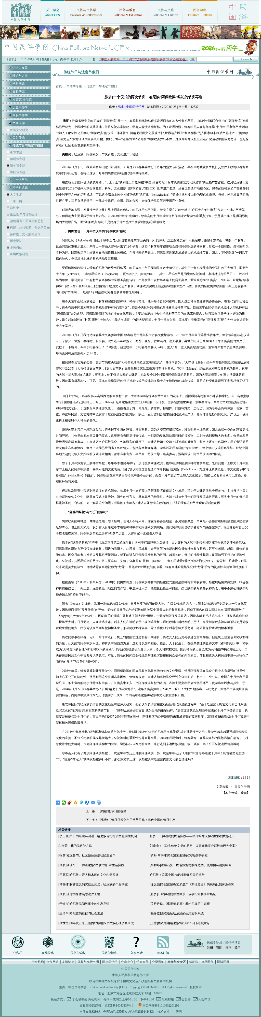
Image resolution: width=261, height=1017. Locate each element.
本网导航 (208, 962)
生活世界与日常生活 (23, 214)
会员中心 (127, 962)
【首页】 (12, 59)
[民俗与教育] (128, 21)
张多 (121, 107)
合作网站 (52, 962)
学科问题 (18, 83)
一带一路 (15, 201)
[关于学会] (52, 21)
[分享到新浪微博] (70, 803)
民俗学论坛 (78, 953)
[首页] (21, 21)
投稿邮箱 (167, 999)
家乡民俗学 (20, 115)
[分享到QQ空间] (75, 803)
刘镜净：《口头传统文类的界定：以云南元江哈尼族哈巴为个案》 (194, 846)
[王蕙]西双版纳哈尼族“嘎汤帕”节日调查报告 (179, 923)
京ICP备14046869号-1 (119, 1005)
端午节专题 (17, 165)
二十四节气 (20, 180)
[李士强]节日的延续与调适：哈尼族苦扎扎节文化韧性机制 (97, 836)
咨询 (228, 947)
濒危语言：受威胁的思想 (26, 221)
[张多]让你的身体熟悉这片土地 (79, 894)
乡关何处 (15, 247)
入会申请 (136, 953)
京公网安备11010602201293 (160, 1005)
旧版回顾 (223, 962)
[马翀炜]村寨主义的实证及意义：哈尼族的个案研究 (93, 884)
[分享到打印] (99, 803)
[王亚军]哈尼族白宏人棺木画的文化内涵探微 (88, 875)
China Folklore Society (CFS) (108, 987)
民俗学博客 (109, 953)
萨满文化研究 (18, 130)
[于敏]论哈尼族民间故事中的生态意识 (83, 904)
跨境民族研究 (18, 254)
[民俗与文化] (165, 21)
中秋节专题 (17, 172)
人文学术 (15, 194)
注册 (210, 947)
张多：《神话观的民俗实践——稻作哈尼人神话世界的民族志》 (192, 836)
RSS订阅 (163, 953)
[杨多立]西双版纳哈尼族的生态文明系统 (177, 913)
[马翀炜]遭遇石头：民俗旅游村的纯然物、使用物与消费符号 (190, 865)
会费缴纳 (158, 962)
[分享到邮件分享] (93, 803)
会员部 (186, 999)
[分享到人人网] (87, 803)
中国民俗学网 (135, 107)
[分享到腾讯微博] (81, 803)
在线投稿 (48, 953)
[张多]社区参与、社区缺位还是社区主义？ (86, 855)
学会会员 (142, 962)
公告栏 (17, 953)
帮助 (219, 947)
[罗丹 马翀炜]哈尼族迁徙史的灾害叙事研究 (178, 855)
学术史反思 (20, 68)
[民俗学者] (200, 21)
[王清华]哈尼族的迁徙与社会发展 (80, 913)
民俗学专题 (74, 86)
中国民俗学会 (77, 987)
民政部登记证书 (90, 1005)
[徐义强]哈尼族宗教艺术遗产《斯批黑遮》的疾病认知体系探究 (192, 884)
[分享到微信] (64, 803)
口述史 (14, 208)
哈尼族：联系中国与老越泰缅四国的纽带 (177, 875)
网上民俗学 (110, 962)
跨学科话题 (20, 188)
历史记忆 (15, 241)
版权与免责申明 (88, 962)
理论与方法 (20, 76)
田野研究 (18, 91)
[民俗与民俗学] (86, 21)
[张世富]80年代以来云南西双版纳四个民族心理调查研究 (96, 923)
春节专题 (15, 152)
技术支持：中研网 (169, 1011)
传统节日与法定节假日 (101, 86)
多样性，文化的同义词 (25, 234)
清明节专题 (17, 159)
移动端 (193, 962)
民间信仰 (18, 123)
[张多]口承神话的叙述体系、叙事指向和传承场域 (183, 894)
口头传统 (18, 137)
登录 (237, 947)
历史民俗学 (20, 107)
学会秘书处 (79, 999)
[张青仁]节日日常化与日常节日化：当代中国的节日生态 (137, 820)
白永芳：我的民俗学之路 (75, 846)
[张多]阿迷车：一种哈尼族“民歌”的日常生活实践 (91, 865)
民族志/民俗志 (22, 99)
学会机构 (38, 962)
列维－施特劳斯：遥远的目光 (29, 227)
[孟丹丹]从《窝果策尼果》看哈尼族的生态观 (180, 904)
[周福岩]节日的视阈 (113, 811)
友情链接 (68, 962)
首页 (59, 86)
